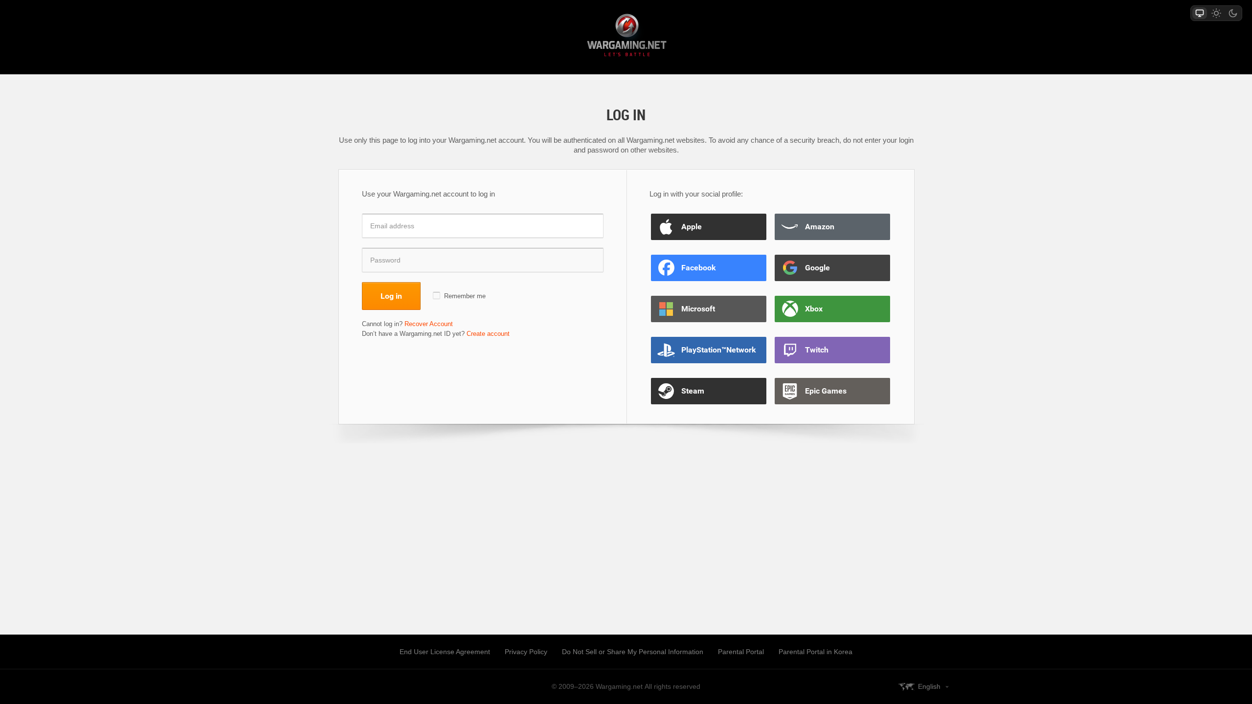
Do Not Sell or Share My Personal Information (632, 652)
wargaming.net (626, 36)
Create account (488, 333)
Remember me (465, 296)
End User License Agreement (445, 652)
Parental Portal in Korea (815, 652)
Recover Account (428, 324)
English (929, 686)
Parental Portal (741, 652)
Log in (391, 295)
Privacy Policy (526, 652)
